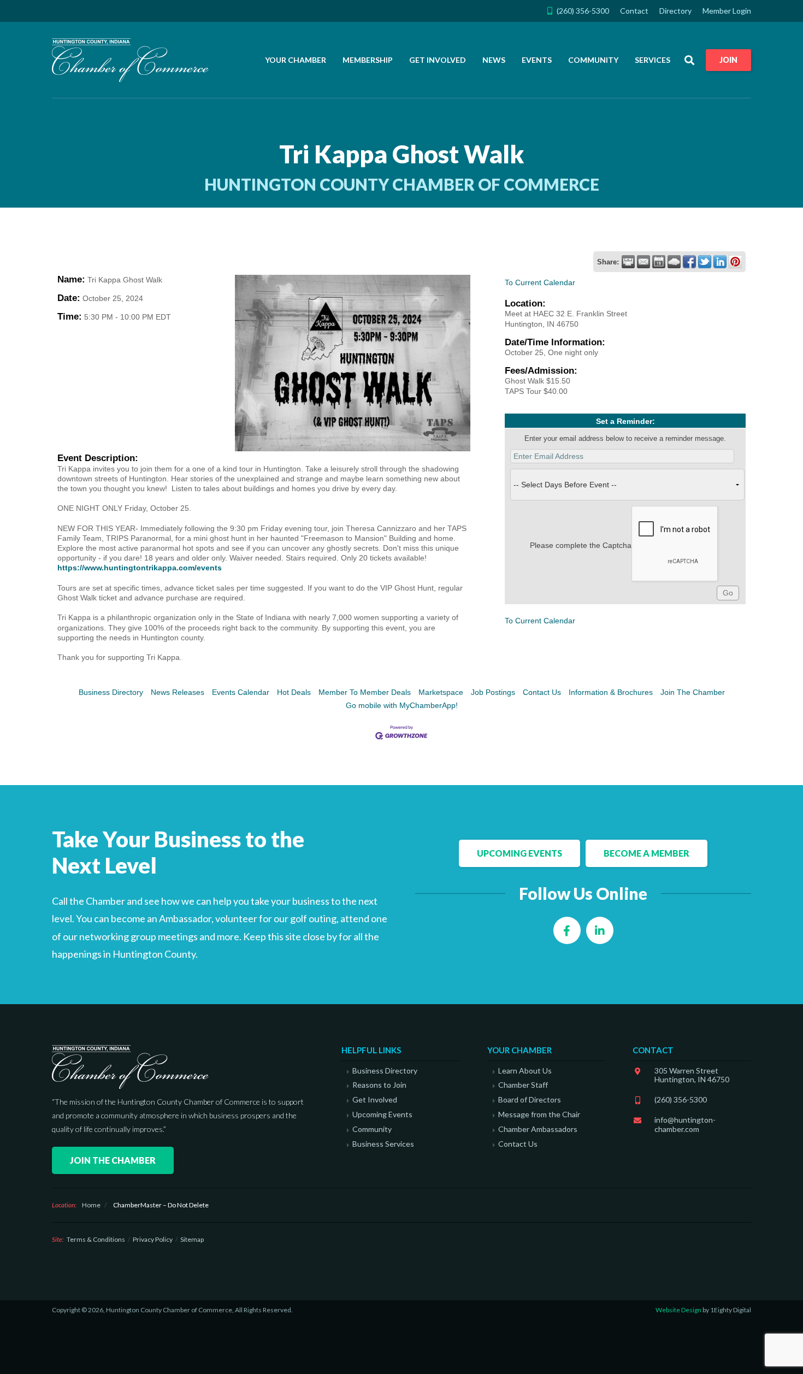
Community (593, 59)
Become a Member (646, 853)
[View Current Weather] (674, 261)
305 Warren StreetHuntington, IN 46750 (691, 1075)
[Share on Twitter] (704, 261)
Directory (675, 10)
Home (91, 1205)
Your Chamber (295, 59)
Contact (634, 10)
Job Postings (493, 692)
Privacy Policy (153, 1239)
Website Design (678, 1310)
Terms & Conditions (96, 1239)
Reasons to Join (379, 1085)
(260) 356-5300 (680, 1099)
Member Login (726, 10)
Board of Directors (529, 1099)
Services (652, 59)
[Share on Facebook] (689, 261)
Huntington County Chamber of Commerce (134, 60)
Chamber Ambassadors (537, 1129)
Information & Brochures (611, 692)
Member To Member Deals (364, 692)
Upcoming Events (519, 853)
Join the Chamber (113, 1160)
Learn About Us (525, 1070)
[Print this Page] (628, 261)
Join (728, 59)
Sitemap (192, 1239)
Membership (368, 59)
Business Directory (111, 692)
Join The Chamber (692, 692)
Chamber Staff (523, 1085)
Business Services (383, 1144)
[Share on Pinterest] (735, 261)
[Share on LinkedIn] (720, 261)
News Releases (177, 692)
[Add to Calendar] (658, 261)
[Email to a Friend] (643, 261)
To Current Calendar (540, 282)
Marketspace (440, 692)
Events (537, 59)
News (493, 59)
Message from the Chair (539, 1114)
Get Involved (437, 59)
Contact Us (542, 692)
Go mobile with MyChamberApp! (402, 705)
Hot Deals (294, 692)
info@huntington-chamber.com (685, 1124)
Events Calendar (240, 692)
